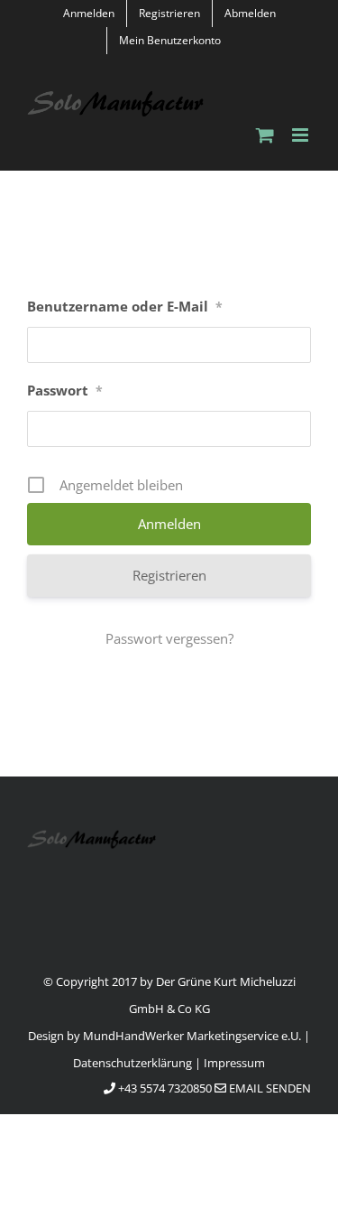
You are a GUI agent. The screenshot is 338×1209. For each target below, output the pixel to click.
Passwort (65, 390)
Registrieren (169, 575)
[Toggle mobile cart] (265, 135)
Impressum (234, 1063)
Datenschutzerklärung (132, 1063)
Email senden (268, 1088)
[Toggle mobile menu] (301, 135)
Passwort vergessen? (169, 638)
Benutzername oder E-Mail (125, 306)
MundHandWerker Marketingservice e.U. (192, 1036)
